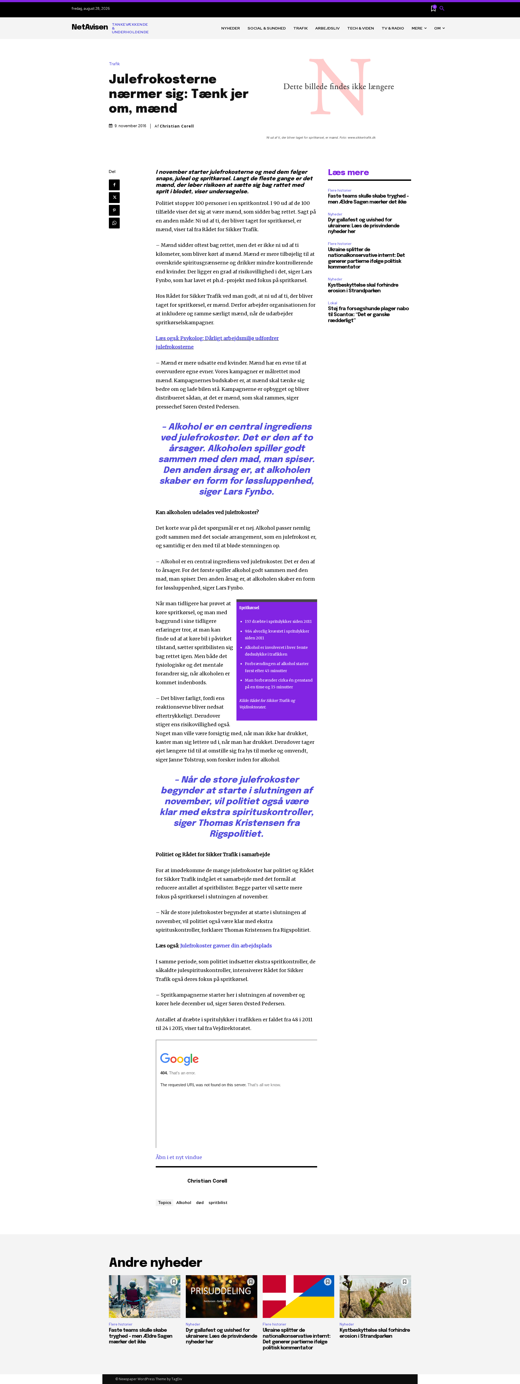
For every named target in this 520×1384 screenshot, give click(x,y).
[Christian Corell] (169, 1182)
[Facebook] (114, 184)
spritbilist (218, 1202)
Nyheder (335, 214)
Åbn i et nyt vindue (179, 1157)
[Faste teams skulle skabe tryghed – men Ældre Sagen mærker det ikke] (144, 1296)
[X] (114, 197)
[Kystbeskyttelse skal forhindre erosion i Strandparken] (375, 1296)
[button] (441, 8)
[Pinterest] (114, 210)
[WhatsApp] (114, 223)
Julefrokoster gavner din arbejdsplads (226, 946)
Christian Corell (177, 126)
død (200, 1202)
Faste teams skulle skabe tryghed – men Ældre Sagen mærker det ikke (140, 1336)
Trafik (114, 64)
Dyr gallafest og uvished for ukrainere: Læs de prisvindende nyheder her (363, 226)
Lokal (332, 303)
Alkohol (183, 1202)
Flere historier (340, 190)
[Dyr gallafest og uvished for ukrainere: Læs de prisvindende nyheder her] (221, 1296)
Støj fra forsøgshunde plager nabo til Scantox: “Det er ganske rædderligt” (368, 314)
